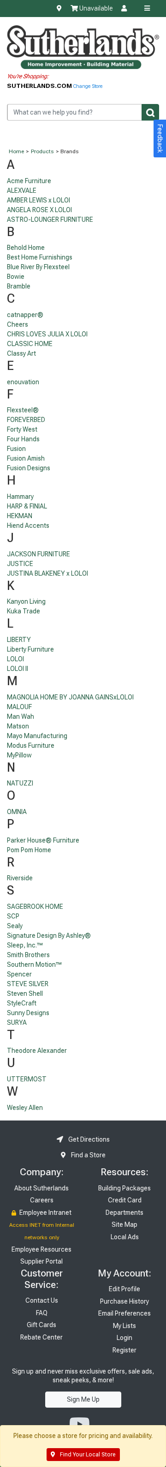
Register (124, 1350)
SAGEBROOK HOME (35, 906)
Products (42, 151)
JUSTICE (20, 563)
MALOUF (19, 706)
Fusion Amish (26, 458)
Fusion (16, 448)
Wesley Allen (25, 1107)
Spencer (19, 974)
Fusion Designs (28, 468)
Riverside (20, 878)
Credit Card (125, 1200)
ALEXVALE (21, 190)
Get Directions (88, 1139)
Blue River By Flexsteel (38, 267)
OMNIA (17, 811)
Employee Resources (41, 1249)
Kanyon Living (26, 601)
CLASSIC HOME (30, 343)
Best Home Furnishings (39, 257)
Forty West (22, 429)
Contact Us (41, 1300)
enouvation (23, 382)
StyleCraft (21, 1003)
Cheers (17, 324)
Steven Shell (25, 993)
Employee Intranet (44, 1212)
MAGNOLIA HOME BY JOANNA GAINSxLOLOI (70, 697)
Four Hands (23, 439)
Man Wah (20, 716)
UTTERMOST (27, 1079)
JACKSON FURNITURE (38, 554)
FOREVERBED (26, 419)
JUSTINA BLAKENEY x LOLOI (47, 573)
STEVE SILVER (27, 984)
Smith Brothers (28, 955)
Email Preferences (124, 1313)
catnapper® (25, 314)
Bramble (18, 286)
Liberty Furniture (30, 649)
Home (16, 151)
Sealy (15, 926)
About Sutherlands (41, 1188)
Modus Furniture (30, 745)
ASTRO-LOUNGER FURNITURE (50, 219)
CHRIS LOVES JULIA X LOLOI (47, 334)
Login (124, 1337)
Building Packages (124, 1188)
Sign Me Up (83, 1399)
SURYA (17, 1022)
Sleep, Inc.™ (25, 945)
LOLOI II (17, 668)
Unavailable (95, 8)
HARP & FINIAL (27, 506)
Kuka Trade (23, 611)
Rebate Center (41, 1337)
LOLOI (15, 659)
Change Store (87, 86)
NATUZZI (20, 783)
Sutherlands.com (40, 85)
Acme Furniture (29, 181)
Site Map (124, 1224)
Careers (41, 1200)
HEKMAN (19, 516)
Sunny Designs (28, 1013)
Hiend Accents (28, 525)
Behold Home (26, 247)
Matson (18, 726)
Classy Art (21, 353)
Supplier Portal (41, 1261)
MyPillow (19, 755)
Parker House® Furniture (43, 840)
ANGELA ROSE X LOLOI (39, 210)
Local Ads (125, 1237)
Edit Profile (124, 1289)
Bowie (15, 276)
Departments (124, 1212)
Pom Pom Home (29, 850)
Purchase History (124, 1301)
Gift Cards (41, 1324)
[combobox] (83, 112)
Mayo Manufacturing (37, 735)
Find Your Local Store (87, 1454)
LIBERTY (19, 639)
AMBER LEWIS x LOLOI (38, 200)
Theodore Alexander (37, 1050)
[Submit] (150, 112)
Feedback (160, 138)
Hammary (20, 496)
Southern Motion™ (34, 964)
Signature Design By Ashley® (49, 935)
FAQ (41, 1313)
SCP (13, 916)
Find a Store (88, 1155)
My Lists (124, 1325)
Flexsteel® (23, 410)
